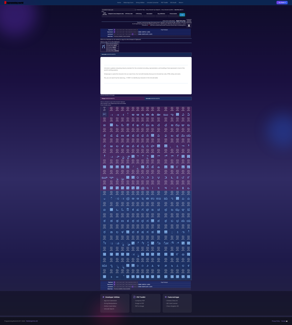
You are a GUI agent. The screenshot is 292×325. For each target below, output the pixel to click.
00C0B (166, 107)
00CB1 (111, 224)
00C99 (152, 202)
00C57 (142, 159)
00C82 (117, 191)
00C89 (152, 191)
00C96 (138, 202)
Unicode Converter (152, 2)
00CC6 (138, 236)
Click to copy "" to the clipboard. (110, 42)
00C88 (147, 191)
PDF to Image (139, 306)
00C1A (158, 117)
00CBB (166, 224)
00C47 (142, 149)
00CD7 (142, 247)
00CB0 (104, 224)
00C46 (138, 149)
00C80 (104, 191)
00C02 (117, 107)
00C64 (128, 170)
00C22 (117, 128)
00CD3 (122, 247)
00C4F (188, 149)
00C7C (172, 180)
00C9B (166, 202)
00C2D (177, 128)
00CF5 (133, 269)
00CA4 (128, 213)
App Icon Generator (110, 300)
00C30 (104, 138)
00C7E (183, 180)
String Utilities (140, 2)
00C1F (188, 117)
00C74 (128, 180)
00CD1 (111, 247)
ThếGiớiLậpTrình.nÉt (32, 321)
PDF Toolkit (164, 2)
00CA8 (147, 213)
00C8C (172, 191)
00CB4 (128, 224)
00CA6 (138, 213)
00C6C (172, 170)
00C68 (147, 170)
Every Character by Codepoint (153, 9)
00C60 (104, 170)
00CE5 (133, 258)
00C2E (183, 128)
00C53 (122, 159)
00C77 (142, 180)
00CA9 (152, 213)
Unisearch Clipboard (135, 39)
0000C (104, 107)
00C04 (128, 107)
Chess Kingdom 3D (172, 306)
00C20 (104, 128)
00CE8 (147, 258)
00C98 (147, 202)
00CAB (166, 213)
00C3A (158, 138)
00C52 (117, 159)
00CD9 (152, 247)
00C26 (138, 128)
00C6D (177, 170)
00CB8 (147, 224)
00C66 (138, 170)
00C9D (177, 202)
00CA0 (104, 213)
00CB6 (138, 224)
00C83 (122, 191)
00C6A (158, 170)
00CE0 (104, 258)
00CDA (158, 247)
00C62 (117, 170)
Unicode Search (109, 309)
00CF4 (128, 269)
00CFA (158, 269)
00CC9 (152, 236)
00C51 (111, 159)
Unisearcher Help (140, 9)
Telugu (103, 98)
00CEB (166, 258)
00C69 (152, 170)
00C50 (104, 159)
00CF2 (117, 269)
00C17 (142, 117)
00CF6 (138, 269)
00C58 (147, 159)
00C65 (133, 170)
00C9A (158, 202)
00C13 (122, 117)
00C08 (147, 107)
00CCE (183, 236)
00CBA (158, 224)
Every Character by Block (167, 9)
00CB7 (142, 224)
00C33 (122, 138)
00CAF (188, 213)
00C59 (152, 159)
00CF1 (111, 269)
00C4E (183, 149)
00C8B (166, 191)
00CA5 (133, 213)
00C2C (172, 128)
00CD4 (128, 247)
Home (119, 2)
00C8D (177, 191)
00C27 (142, 128)
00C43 (122, 149)
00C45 (133, 149)
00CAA (158, 213)
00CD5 (133, 247)
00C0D (177, 107)
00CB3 (122, 224)
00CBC (172, 224)
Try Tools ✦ (282, 2)
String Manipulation (110, 303)
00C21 (111, 128)
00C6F (188, 170)
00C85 (133, 191)
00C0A (158, 107)
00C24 (128, 128)
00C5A (158, 159)
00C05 (133, 107)
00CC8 (147, 236)
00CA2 (117, 213)
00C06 (138, 107)
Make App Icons (128, 2)
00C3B (166, 138)
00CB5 (133, 224)
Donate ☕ (284, 321)
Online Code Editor (110, 306)
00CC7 (142, 236)
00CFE (183, 269)
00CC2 (117, 236)
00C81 (111, 191)
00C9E (183, 202)
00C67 (142, 170)
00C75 (133, 180)
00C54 (128, 159)
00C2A (158, 128)
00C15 (133, 117)
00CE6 (138, 258)
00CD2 (117, 247)
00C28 (147, 128)
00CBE (183, 224)
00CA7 (142, 213)
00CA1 (111, 213)
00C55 (133, 159)
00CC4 (128, 236)
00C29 (152, 128)
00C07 (142, 107)
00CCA (158, 236)
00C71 (111, 180)
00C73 (122, 180)
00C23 (122, 128)
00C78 (147, 180)
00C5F (188, 159)
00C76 (138, 180)
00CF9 (152, 269)
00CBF (188, 224)
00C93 (122, 202)
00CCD (177, 236)
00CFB (166, 269)
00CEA (158, 258)
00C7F (188, 180)
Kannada (104, 54)
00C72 (117, 180)
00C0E (183, 107)
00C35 (133, 138)
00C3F (188, 138)
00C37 (142, 138)
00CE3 (122, 258)
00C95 (133, 202)
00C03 (122, 107)
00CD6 (137, 247)
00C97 (142, 202)
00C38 (147, 138)
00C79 (152, 180)
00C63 (122, 170)
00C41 (111, 149)
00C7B (166, 180)
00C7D (177, 180)
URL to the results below (168, 21)
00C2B (166, 128)
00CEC (172, 258)
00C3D (177, 138)
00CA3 (122, 213)
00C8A (158, 191)
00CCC (172, 236)
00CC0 (104, 236)
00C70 (104, 180)
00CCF (188, 236)
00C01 (111, 107)
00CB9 (152, 224)
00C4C (172, 149)
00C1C (172, 117)
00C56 (138, 159)
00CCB (166, 236)
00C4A (158, 149)
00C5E (183, 159)
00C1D (177, 117)
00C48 (147, 149)
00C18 (147, 117)
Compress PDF (140, 300)
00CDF (188, 247)
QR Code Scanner (172, 303)
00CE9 (152, 258)
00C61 (111, 170)
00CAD (177, 213)
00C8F (188, 191)
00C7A (158, 180)
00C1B (166, 117)
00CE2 (117, 258)
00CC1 (111, 236)
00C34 (128, 138)
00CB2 (117, 224)
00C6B (166, 170)
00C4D (177, 149)
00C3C (172, 138)
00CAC (172, 213)
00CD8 (147, 247)
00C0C (172, 107)
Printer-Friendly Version (105, 105)
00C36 (138, 138)
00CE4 (128, 258)
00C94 (128, 202)
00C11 (111, 117)
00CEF (188, 258)
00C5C (172, 159)
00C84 (128, 191)
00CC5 (133, 236)
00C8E (183, 191)
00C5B (166, 159)
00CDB (165, 247)
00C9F (188, 202)
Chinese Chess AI (172, 300)
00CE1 (111, 258)
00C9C (172, 202)
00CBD (177, 224)
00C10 (104, 117)
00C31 (111, 138)
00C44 (128, 149)
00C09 (152, 107)
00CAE (183, 213)
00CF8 (147, 269)
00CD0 (104, 247)
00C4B (166, 149)
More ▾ (181, 2)
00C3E (183, 138)
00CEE (183, 258)
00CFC (172, 269)
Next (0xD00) (126, 36)
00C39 (152, 138)
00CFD (177, 269)
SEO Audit (173, 2)
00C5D (177, 159)
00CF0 (104, 269)
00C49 (152, 149)
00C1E (183, 117)
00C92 (117, 202)
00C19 (152, 117)
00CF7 (142, 269)
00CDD (177, 247)
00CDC (172, 247)
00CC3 (122, 236)
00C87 (142, 191)
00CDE (183, 247)
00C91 (111, 202)
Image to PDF (139, 303)
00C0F (188, 107)
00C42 (117, 149)
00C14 (128, 117)
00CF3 (122, 269)
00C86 (138, 191)
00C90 (104, 202)
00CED (177, 258)
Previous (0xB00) (118, 36)
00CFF (188, 269)
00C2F (188, 128)
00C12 (117, 117)
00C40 (104, 149)
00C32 (117, 138)
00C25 (133, 128)
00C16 (138, 117)
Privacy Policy (276, 321)
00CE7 (142, 258)
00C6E (183, 170)
